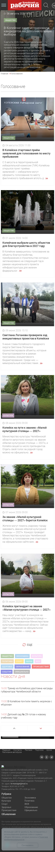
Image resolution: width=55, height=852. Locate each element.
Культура (6, 801)
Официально (30, 810)
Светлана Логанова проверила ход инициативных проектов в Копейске (25, 336)
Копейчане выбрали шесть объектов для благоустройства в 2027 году (26, 244)
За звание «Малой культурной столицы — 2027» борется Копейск (25, 518)
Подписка (39, 750)
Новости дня (13, 676)
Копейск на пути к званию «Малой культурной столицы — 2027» (24, 429)
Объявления (9, 814)
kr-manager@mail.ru (19, 784)
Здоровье (6, 807)
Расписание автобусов (12, 752)
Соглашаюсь (27, 845)
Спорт (5, 804)
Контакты (17, 750)
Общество (7, 797)
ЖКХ (26, 804)
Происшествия (9, 810)
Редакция (6, 750)
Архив (49, 750)
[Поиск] (46, 5)
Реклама (28, 750)
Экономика (30, 797)
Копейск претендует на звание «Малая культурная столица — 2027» (26, 608)
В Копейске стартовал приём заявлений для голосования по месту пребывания (26, 153)
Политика (29, 801)
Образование (31, 807)
